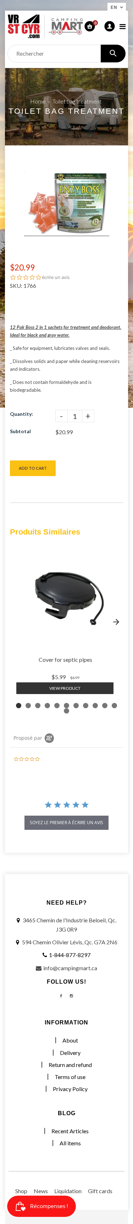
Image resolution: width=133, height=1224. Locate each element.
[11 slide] (114, 705)
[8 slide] (85, 705)
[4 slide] (47, 705)
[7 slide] (76, 705)
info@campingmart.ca (70, 968)
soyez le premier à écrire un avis (66, 823)
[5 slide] (57, 705)
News (41, 1190)
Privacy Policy (70, 1088)
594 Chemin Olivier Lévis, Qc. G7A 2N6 (69, 942)
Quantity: (21, 414)
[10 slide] (104, 705)
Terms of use (70, 1076)
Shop (21, 1190)
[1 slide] (18, 705)
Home (38, 101)
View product (65, 688)
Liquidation (68, 1190)
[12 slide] (66, 711)
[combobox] (66, 53)
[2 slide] (28, 705)
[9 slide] (95, 705)
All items (70, 1143)
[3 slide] (37, 705)
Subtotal (20, 431)
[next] (116, 622)
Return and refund (70, 1064)
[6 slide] (66, 705)
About (70, 1040)
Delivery (70, 1052)
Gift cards (100, 1190)
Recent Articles (70, 1131)
